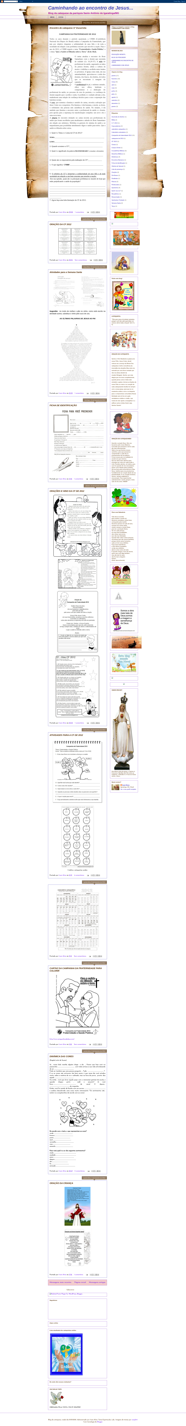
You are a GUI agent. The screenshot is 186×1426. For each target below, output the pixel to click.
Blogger (99, 1422)
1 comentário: (80, 212)
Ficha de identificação (118, 163)
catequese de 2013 (117, 138)
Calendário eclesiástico (119, 132)
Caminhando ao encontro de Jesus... (90, 8)
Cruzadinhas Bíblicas (118, 150)
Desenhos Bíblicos (117, 154)
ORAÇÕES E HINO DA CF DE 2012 (67, 491)
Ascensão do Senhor (118, 117)
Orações (114, 172)
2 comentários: (80, 1171)
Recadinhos (115, 194)
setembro (114, 100)
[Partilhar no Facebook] (97, 212)
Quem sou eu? (116, 191)
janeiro (114, 75)
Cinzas (114, 144)
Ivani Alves (126, 785)
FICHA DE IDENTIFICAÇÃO (63, 405)
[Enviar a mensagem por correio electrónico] (87, 212)
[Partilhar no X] (95, 212)
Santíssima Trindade (118, 200)
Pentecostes (115, 184)
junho (113, 91)
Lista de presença (117, 169)
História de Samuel (117, 166)
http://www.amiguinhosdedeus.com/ (62, 1039)
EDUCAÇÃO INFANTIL (119, 54)
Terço (113, 206)
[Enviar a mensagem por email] (92, 212)
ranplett (135, 1420)
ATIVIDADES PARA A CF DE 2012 (66, 735)
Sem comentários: (81, 260)
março (113, 82)
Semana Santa (116, 203)
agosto (114, 97)
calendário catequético (118, 129)
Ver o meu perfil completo (128, 789)
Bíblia (113, 120)
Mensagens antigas (97, 1282)
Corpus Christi (116, 147)
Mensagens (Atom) (81, 1290)
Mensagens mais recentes (60, 1282)
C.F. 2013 (115, 123)
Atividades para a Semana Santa (66, 272)
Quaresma (115, 187)
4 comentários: (79, 875)
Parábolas (115, 178)
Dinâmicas (115, 157)
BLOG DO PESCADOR (119, 57)
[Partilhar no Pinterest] (99, 212)
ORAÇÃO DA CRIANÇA (61, 1183)
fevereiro (114, 78)
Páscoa (114, 181)
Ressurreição (116, 197)
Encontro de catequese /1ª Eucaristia (68, 28)
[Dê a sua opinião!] (93, 212)
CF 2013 (114, 141)
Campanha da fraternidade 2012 (122, 135)
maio (113, 88)
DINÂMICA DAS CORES (62, 1056)
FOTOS (61, 17)
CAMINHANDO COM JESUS (120, 65)
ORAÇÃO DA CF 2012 (60, 224)
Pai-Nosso (115, 175)
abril (113, 85)
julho (113, 94)
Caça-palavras (116, 126)
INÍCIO (52, 17)
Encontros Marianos (118, 160)
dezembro (115, 103)
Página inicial (80, 1282)
